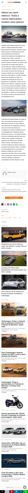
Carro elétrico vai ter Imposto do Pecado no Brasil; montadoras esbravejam (12, 293)
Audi (2, 469)
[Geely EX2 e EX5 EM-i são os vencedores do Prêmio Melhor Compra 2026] (14, 431)
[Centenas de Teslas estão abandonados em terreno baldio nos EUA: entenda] (14, 258)
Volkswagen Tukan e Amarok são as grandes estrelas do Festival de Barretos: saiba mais (13, 323)
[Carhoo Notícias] (14, 2)
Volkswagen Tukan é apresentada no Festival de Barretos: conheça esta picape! (12, 385)
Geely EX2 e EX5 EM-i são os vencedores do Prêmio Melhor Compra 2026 (13, 445)
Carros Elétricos (5, 9)
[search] (26, 2)
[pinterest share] (8, 204)
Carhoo (3, 349)
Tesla (9, 6)
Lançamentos (12, 410)
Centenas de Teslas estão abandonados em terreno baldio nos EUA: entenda (13, 270)
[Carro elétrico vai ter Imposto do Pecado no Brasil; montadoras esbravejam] (14, 282)
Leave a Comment (14, 197)
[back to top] (25, 487)
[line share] (17, 204)
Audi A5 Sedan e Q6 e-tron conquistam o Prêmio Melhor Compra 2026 (13, 474)
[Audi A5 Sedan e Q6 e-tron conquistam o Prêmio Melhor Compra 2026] (14, 461)
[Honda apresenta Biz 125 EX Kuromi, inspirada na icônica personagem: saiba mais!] (14, 402)
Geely (2, 439)
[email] (7, 491)
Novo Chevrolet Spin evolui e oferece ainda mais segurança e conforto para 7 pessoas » (14, 183)
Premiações (8, 439)
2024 (2, 217)
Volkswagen (4, 317)
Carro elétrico (8, 217)
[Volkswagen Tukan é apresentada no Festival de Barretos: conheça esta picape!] (14, 370)
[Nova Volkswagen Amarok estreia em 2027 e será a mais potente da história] (14, 341)
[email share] (5, 204)
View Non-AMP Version (18, 487)
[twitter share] (2, 204)
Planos (15, 217)
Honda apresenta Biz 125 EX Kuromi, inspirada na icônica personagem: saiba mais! (13, 415)
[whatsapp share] (14, 204)
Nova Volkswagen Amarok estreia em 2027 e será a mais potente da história (13, 354)
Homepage (3, 6)
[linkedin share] (11, 204)
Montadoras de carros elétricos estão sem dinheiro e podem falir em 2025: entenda (14, 246)
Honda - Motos (5, 410)
